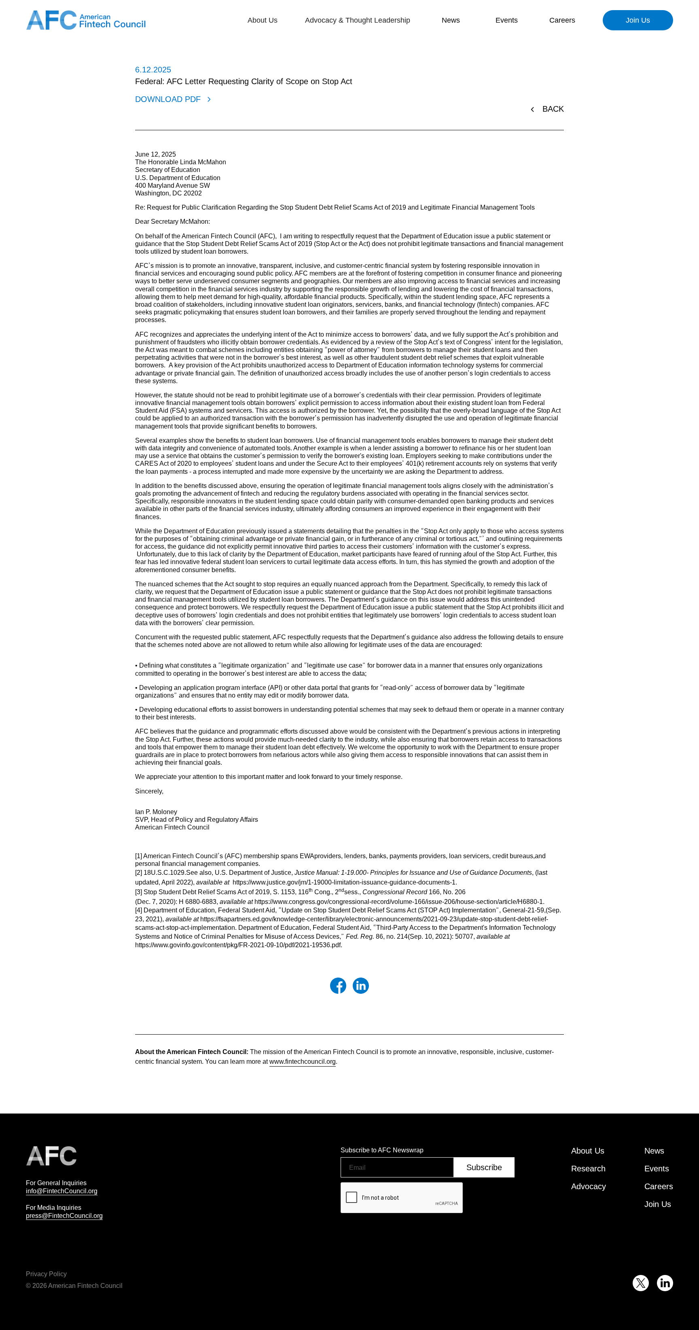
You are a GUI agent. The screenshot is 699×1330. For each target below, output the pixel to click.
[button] (263, 20)
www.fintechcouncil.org (302, 1061)
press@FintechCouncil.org (64, 1215)
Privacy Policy (46, 1274)
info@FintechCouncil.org (61, 1191)
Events (507, 20)
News (451, 20)
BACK (553, 109)
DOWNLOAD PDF (168, 99)
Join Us (638, 20)
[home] (86, 20)
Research (588, 1169)
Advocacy (588, 1186)
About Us (587, 1151)
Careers (562, 20)
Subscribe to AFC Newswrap (382, 1150)
